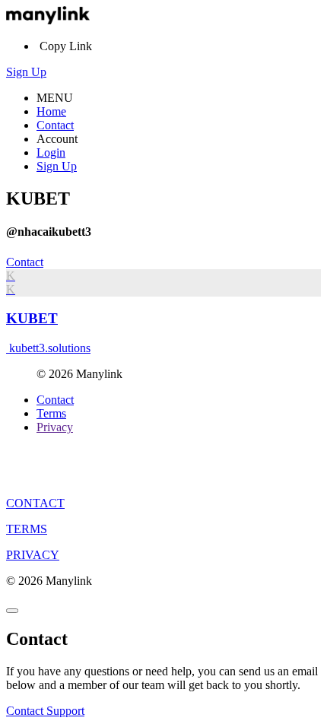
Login (51, 152)
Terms (51, 413)
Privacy (55, 427)
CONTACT (35, 503)
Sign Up (26, 71)
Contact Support (45, 710)
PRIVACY (32, 554)
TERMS (26, 528)
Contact (55, 125)
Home (51, 111)
